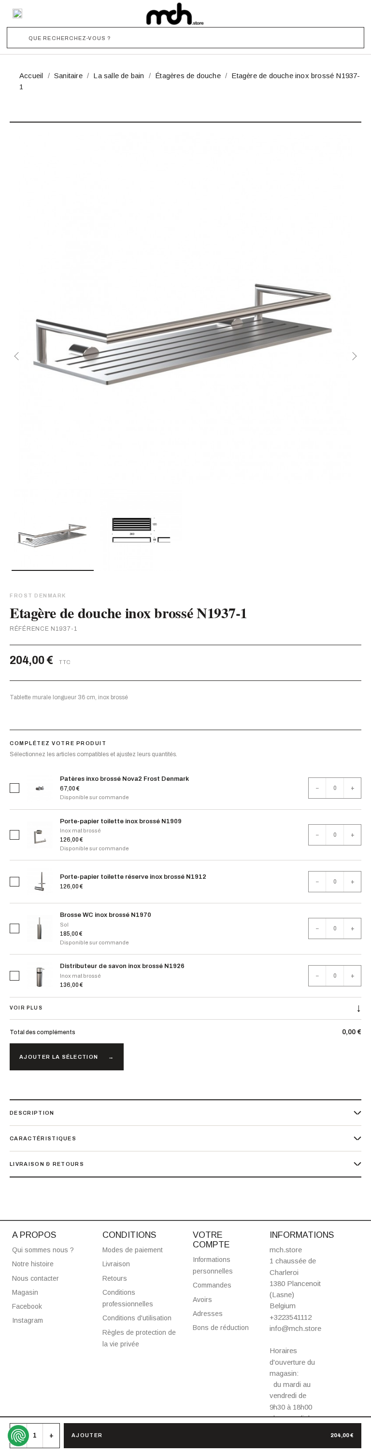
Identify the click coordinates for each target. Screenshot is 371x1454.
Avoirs (202, 1299)
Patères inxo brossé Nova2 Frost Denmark (124, 778)
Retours (114, 1278)
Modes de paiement (132, 1250)
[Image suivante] (352, 356)
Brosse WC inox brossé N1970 (105, 915)
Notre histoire (33, 1264)
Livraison (116, 1264)
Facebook (27, 1306)
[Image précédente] (18, 356)
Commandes (212, 1285)
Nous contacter (35, 1278)
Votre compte (211, 1239)
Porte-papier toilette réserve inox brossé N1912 (133, 876)
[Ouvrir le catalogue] (17, 13)
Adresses (208, 1313)
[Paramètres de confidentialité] (18, 1436)
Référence (29, 628)
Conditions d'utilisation (136, 1318)
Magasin (25, 1292)
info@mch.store (295, 1328)
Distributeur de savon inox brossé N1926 (122, 966)
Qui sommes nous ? (43, 1250)
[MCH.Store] (175, 13)
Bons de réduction (221, 1327)
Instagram (27, 1320)
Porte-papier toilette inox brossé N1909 (121, 821)
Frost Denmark (38, 595)
